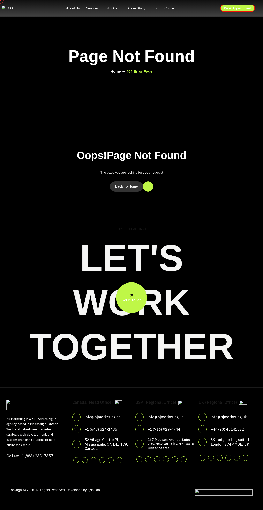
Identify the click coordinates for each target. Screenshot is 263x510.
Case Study (136, 8)
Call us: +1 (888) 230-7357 (29, 456)
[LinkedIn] (208, 8)
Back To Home (126, 186)
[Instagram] (201, 8)
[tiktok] (184, 459)
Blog (154, 8)
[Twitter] (186, 8)
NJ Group (113, 8)
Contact (170, 8)
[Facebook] (194, 8)
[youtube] (111, 460)
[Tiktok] (119, 460)
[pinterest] (102, 460)
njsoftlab (94, 490)
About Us (73, 8)
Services (92, 8)
